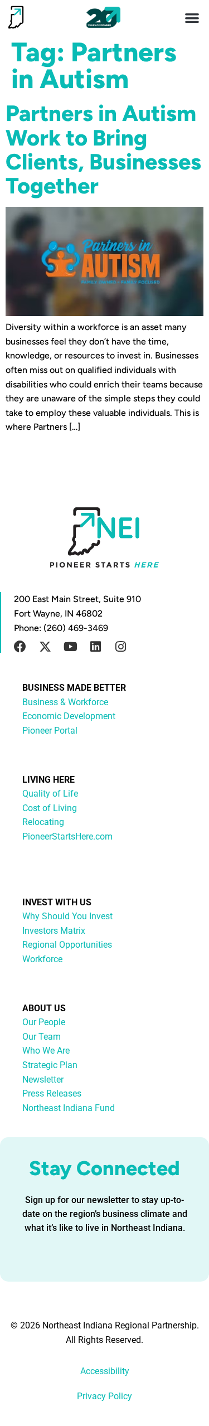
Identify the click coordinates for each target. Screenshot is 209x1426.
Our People (43, 1022)
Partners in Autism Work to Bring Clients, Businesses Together (103, 149)
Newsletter (43, 1079)
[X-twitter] (45, 647)
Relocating (43, 822)
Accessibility (104, 1371)
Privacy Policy (104, 1396)
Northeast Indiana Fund (68, 1108)
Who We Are (46, 1050)
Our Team (41, 1036)
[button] (192, 17)
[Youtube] (70, 647)
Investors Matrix (53, 930)
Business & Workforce (65, 702)
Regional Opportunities (67, 944)
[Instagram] (120, 647)
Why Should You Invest (67, 916)
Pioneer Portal (49, 730)
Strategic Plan (49, 1065)
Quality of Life (50, 793)
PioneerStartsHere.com (67, 836)
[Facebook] (20, 647)
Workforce (42, 959)
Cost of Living (49, 808)
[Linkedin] (95, 647)
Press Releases (51, 1093)
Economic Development (68, 716)
